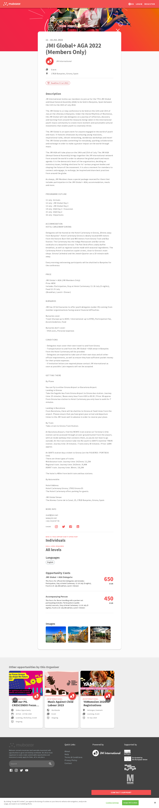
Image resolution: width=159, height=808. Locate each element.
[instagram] (16, 771)
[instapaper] (56, 527)
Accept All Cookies (130, 803)
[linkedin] (78, 527)
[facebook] (70, 527)
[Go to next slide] (108, 700)
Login (139, 4)
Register (149, 4)
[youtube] (26, 771)
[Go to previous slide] (15, 700)
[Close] (155, 802)
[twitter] (63, 527)
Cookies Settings (112, 803)
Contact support (121, 792)
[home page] (12, 4)
